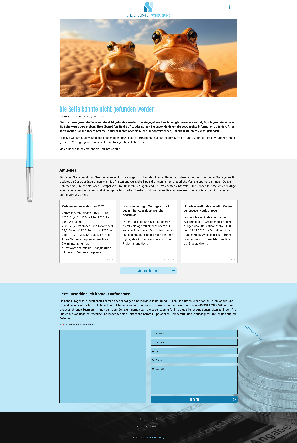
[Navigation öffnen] (234, 7)
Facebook (142, 419)
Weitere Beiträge (148, 270)
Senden (194, 399)
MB (154, 419)
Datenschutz (154, 427)
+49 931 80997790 (210, 305)
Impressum (142, 427)
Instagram (148, 419)
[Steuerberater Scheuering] (148, 7)
